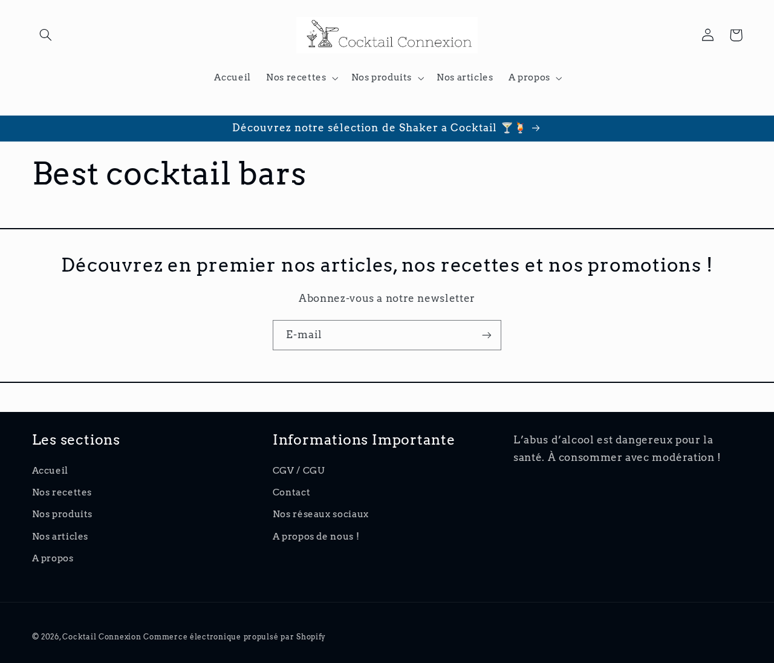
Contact (291, 492)
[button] (46, 35)
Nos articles (60, 536)
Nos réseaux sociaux (321, 514)
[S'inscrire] (487, 335)
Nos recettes (62, 492)
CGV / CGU (299, 470)
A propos (53, 558)
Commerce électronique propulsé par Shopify (234, 637)
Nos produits (62, 514)
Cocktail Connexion (102, 637)
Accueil (50, 470)
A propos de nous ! (316, 536)
